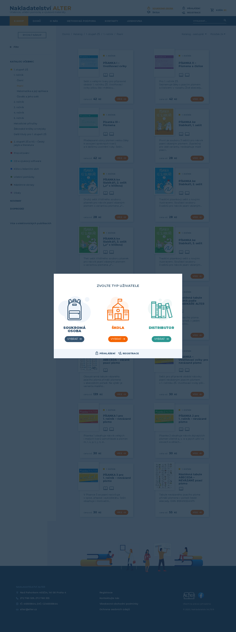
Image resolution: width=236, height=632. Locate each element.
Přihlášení (107, 353)
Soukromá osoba (74, 329)
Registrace (131, 353)
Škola (118, 328)
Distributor (161, 328)
